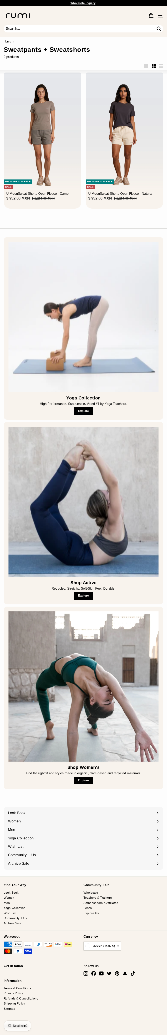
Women (9, 897)
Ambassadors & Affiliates (101, 903)
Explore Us (91, 913)
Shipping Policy (14, 1003)
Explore (83, 411)
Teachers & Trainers (98, 897)
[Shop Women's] (83, 686)
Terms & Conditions (17, 988)
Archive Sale (12, 923)
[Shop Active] (83, 502)
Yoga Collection (14, 908)
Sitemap (9, 1008)
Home (7, 41)
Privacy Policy (13, 993)
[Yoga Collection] (83, 317)
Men (7, 903)
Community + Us (15, 918)
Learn (88, 908)
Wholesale (91, 892)
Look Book (11, 892)
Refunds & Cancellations (21, 998)
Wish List (10, 913)
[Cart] (151, 15)
